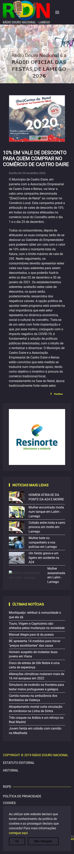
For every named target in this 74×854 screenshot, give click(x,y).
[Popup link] (37, 54)
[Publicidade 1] (37, 436)
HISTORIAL (11, 770)
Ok (17, 841)
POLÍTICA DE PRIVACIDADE (22, 796)
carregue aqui (18, 833)
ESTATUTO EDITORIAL (19, 763)
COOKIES (9, 803)
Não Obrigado (43, 841)
